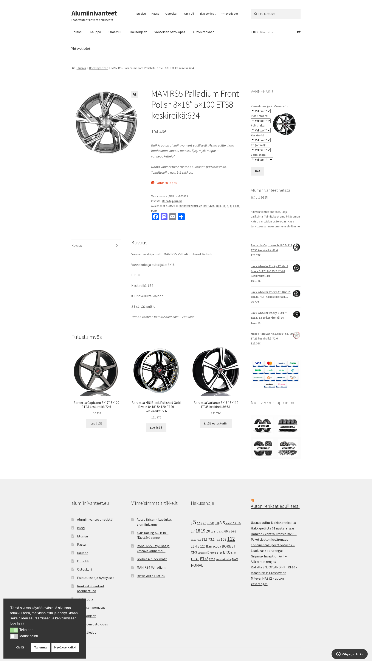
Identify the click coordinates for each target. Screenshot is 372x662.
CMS (194, 552)
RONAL (197, 565)
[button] (134, 94)
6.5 (198, 523)
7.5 (209, 523)
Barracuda (213, 546)
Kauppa (95, 32)
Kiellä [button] (20, 647)
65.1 (221, 531)
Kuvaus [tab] (76, 245)
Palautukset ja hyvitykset (95, 578)
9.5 (229, 523)
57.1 (216, 531)
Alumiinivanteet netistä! (95, 519)
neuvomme (275, 226)
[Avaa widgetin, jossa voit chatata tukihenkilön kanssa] (349, 654)
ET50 (212, 559)
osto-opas (280, 221)
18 (223, 206)
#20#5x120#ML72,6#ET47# (196, 206)
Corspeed (202, 552)
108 (223, 539)
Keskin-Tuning (223, 559)
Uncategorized (98, 68)
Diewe (211, 552)
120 (202, 546)
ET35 (227, 552)
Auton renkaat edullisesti (275, 506)
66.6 (233, 531)
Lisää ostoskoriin (216, 423)
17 (193, 531)
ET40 (195, 558)
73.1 (211, 539)
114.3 (195, 546)
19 (203, 531)
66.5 (227, 531)
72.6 (205, 539)
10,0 (218, 206)
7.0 (204, 523)
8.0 (217, 523)
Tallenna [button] (40, 647)
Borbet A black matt (152, 559)
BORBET (229, 546)
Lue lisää (96, 423)
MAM (154, 211)
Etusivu (141, 13)
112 (231, 538)
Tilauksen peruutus (91, 607)
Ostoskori (171, 13)
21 (212, 531)
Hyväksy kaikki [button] (65, 647)
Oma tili (189, 13)
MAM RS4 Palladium (151, 567)
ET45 (204, 558)
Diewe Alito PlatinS (151, 576)
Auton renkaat (203, 32)
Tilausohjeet (207, 13)
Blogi (81, 528)
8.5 (222, 523)
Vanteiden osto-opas (169, 32)
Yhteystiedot (229, 13)
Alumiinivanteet (94, 13)
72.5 (199, 539)
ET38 (236, 206)
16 (239, 523)
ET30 (219, 552)
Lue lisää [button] (17, 623)
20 (208, 531)
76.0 (217, 539)
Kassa (155, 13)
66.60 (193, 539)
